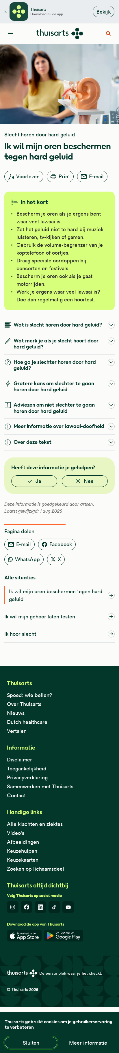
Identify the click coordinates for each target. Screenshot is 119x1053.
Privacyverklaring (27, 777)
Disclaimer (19, 759)
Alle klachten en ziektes (35, 824)
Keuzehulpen (22, 851)
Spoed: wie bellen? (29, 695)
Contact (16, 795)
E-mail (96, 176)
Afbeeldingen (23, 842)
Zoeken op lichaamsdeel (35, 868)
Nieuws (16, 713)
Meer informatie (88, 1042)
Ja (38, 481)
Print (64, 176)
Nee (89, 481)
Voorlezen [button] (28, 176)
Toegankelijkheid (27, 768)
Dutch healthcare (27, 722)
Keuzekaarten (22, 860)
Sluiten (31, 1042)
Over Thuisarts (24, 704)
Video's (15, 833)
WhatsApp (27, 559)
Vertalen (17, 731)
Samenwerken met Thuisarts (40, 786)
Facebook (60, 544)
